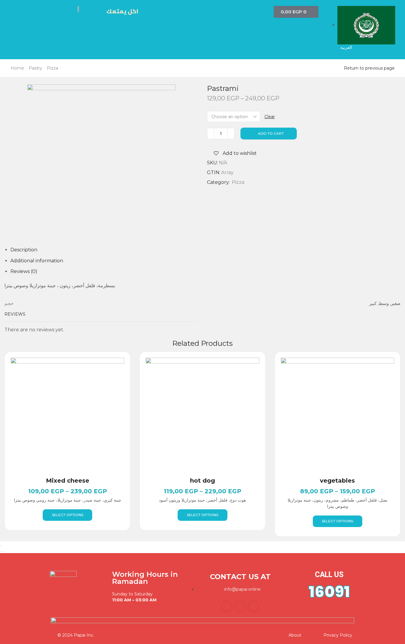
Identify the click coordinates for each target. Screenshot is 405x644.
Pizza (52, 68)
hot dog (202, 480)
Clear (269, 116)
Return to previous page (369, 68)
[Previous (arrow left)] (0, 551)
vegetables (337, 480)
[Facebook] (226, 606)
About (294, 635)
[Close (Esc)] (0, 545)
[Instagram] (253, 606)
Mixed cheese (67, 480)
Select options (67, 515)
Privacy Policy (337, 635)
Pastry (35, 68)
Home (17, 68)
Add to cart (271, 133)
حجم (211, 107)
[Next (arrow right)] (3, 551)
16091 (329, 592)
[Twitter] (240, 606)
